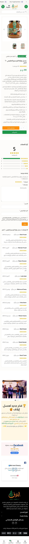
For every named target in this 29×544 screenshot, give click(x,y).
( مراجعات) (16, 66)
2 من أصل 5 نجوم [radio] (19, 181)
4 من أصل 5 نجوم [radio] (17, 181)
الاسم (26, 203)
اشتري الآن (14, 132)
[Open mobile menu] (26, 6)
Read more (11, 470)
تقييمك (25, 182)
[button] (25, 29)
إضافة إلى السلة (10, 128)
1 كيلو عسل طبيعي (11, 56)
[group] (14, 469)
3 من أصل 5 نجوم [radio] (18, 181)
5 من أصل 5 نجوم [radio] (16, 181)
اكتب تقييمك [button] (14, 452)
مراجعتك (25, 184)
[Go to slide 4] (15, 400)
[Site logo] (15, 6)
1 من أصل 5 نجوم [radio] (21, 181)
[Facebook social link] (16, 523)
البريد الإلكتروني (23, 210)
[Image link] (14, 495)
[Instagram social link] (13, 523)
